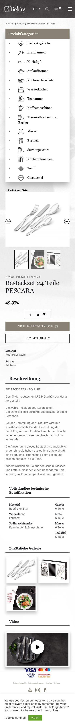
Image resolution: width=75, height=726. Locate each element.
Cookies (49, 683)
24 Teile (10, 365)
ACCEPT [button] (35, 717)
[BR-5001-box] (54, 570)
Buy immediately (37, 338)
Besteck (20, 23)
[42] (21, 598)
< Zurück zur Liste (16, 190)
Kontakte (57, 683)
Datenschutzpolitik (19, 683)
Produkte (9, 23)
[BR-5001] (21, 570)
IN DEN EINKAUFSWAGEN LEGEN (35, 326)
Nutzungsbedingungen (36, 683)
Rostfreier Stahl (15, 354)
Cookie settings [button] (15, 717)
